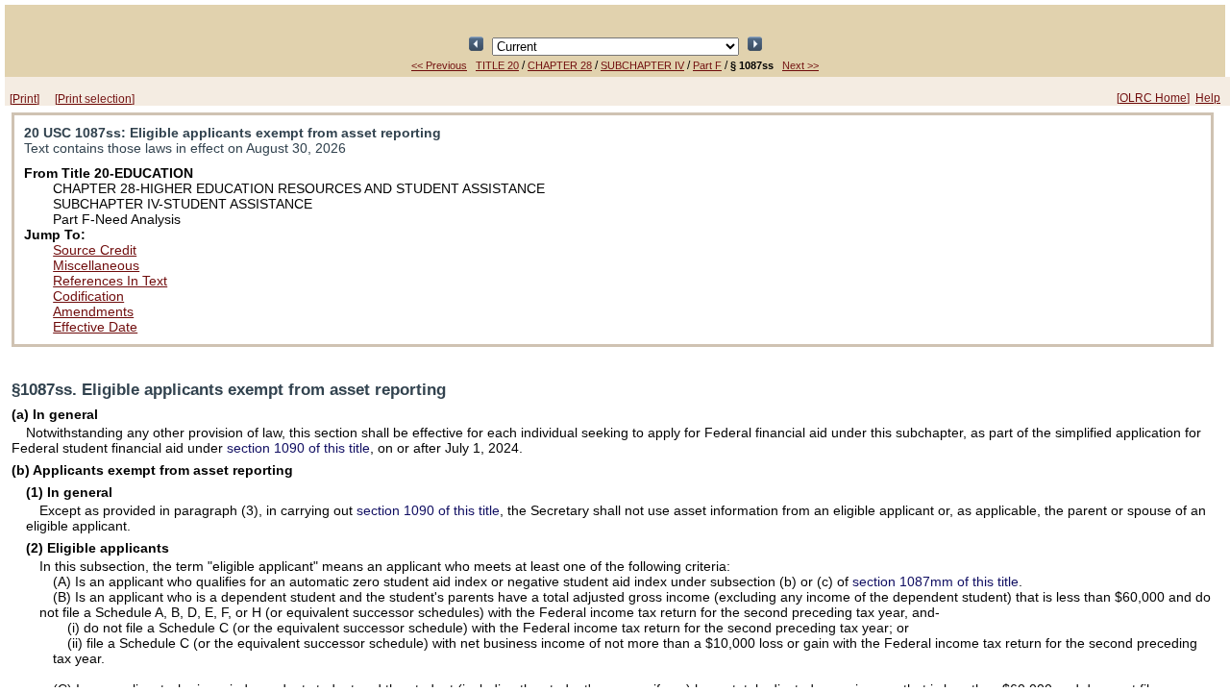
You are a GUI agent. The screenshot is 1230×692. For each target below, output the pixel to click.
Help (1207, 98)
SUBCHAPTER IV (642, 65)
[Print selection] (95, 99)
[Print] (24, 99)
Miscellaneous (96, 265)
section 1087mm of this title (935, 581)
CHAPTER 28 (560, 65)
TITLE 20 (497, 65)
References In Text (110, 280)
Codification (88, 296)
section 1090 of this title (298, 448)
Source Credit (94, 250)
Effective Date (95, 326)
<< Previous (439, 65)
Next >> (800, 65)
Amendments (93, 311)
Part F (707, 65)
